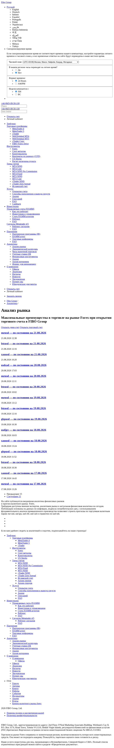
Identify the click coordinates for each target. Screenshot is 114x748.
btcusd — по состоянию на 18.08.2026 (23, 462)
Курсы (15, 701)
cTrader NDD (18, 181)
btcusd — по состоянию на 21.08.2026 (23, 343)
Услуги (10, 189)
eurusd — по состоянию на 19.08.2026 (23, 397)
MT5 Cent (16, 179)
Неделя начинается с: (19, 89)
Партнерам (12, 231)
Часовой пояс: (15, 62)
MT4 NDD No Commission (24, 171)
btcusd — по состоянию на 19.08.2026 (23, 408)
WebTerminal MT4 (20, 136)
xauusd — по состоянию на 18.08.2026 (24, 440)
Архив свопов (24, 580)
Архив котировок (20, 261)
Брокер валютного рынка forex (26, 703)
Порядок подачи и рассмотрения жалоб (25, 713)
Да (19, 70)
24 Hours (22, 81)
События (16, 693)
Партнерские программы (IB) (26, 234)
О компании (12, 266)
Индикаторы (18, 696)
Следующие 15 (14, 496)
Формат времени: (17, 78)
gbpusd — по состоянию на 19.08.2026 (24, 419)
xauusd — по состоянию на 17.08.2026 (24, 473)
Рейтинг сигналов (20, 226)
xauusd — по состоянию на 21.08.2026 (24, 354)
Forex (14, 149)
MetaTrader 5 (18, 131)
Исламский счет (20, 186)
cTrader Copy (18, 141)
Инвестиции (13, 206)
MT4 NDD (17, 166)
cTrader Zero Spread (21, 184)
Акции (15, 196)
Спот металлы (19, 151)
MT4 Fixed (17, 174)
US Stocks (17, 159)
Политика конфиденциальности (22, 715)
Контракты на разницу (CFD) (26, 156)
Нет (20, 73)
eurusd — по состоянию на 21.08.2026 (23, 332)
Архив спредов (25, 583)
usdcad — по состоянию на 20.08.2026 (23, 365)
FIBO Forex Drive (20, 144)
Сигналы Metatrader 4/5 (18, 224)
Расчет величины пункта (24, 161)
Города (15, 683)
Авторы (16, 686)
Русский (11, 7)
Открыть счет (13, 116)
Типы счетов (13, 164)
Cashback (16, 204)
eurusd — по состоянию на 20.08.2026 (23, 375)
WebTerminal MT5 (20, 139)
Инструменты (13, 146)
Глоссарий (17, 199)
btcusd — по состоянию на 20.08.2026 (23, 386)
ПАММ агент (18, 236)
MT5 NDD (17, 176)
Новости (16, 276)
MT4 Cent (16, 169)
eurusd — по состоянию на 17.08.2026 (23, 483)
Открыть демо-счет (10, 327)
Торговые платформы (17, 126)
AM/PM (21, 83)
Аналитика (12, 244)
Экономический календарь (25, 249)
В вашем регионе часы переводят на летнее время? (33, 67)
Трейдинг (11, 123)
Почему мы (17, 281)
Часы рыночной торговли (24, 251)
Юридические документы (24, 284)
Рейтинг (16, 219)
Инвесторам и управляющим (26, 214)
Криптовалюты (19, 154)
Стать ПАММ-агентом (23, 216)
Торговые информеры (22, 239)
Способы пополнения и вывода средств (31, 194)
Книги (15, 688)
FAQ (14, 201)
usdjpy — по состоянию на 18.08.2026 (23, 429)
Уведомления (18, 279)
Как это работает (20, 211)
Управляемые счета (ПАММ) (20, 209)
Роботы (15, 691)
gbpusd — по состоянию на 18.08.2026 (24, 451)
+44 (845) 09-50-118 (10, 103)
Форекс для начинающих (24, 264)
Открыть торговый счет (31, 327)
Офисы (15, 269)
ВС (19, 94)
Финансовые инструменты (25, 256)
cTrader (15, 133)
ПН (19, 91)
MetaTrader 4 (18, 128)
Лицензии (17, 271)
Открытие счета (19, 191)
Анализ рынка (19, 246)
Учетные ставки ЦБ (21, 254)
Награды (16, 274)
